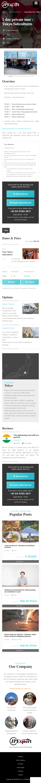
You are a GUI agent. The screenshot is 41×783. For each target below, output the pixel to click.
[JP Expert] (10, 5)
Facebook (20, 771)
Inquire (31, 282)
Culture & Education (15, 12)
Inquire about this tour (21, 203)
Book (12, 282)
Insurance (20, 764)
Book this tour (22, 194)
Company (20, 756)
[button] (5, 63)
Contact (36, 780)
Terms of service (20, 760)
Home (4, 12)
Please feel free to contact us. (20, 688)
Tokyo (8, 34)
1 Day (6, 230)
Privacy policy (20, 767)
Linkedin (20, 775)
